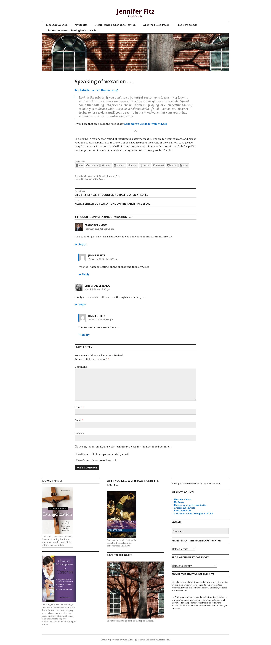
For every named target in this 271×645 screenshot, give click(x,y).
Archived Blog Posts (156, 24)
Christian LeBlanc (97, 285)
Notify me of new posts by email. (96, 460)
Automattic (163, 639)
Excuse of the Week (95, 179)
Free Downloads (186, 24)
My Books (81, 24)
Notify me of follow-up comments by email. (103, 454)
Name (79, 407)
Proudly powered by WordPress (118, 639)
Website (79, 433)
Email (79, 420)
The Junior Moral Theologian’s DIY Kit (71, 30)
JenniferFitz (113, 176)
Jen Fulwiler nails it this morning (96, 89)
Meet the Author (56, 24)
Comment (81, 366)
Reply (82, 244)
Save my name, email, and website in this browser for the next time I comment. (124, 446)
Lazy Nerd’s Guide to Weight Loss (145, 123)
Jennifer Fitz (135, 11)
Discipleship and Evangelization (115, 24)
